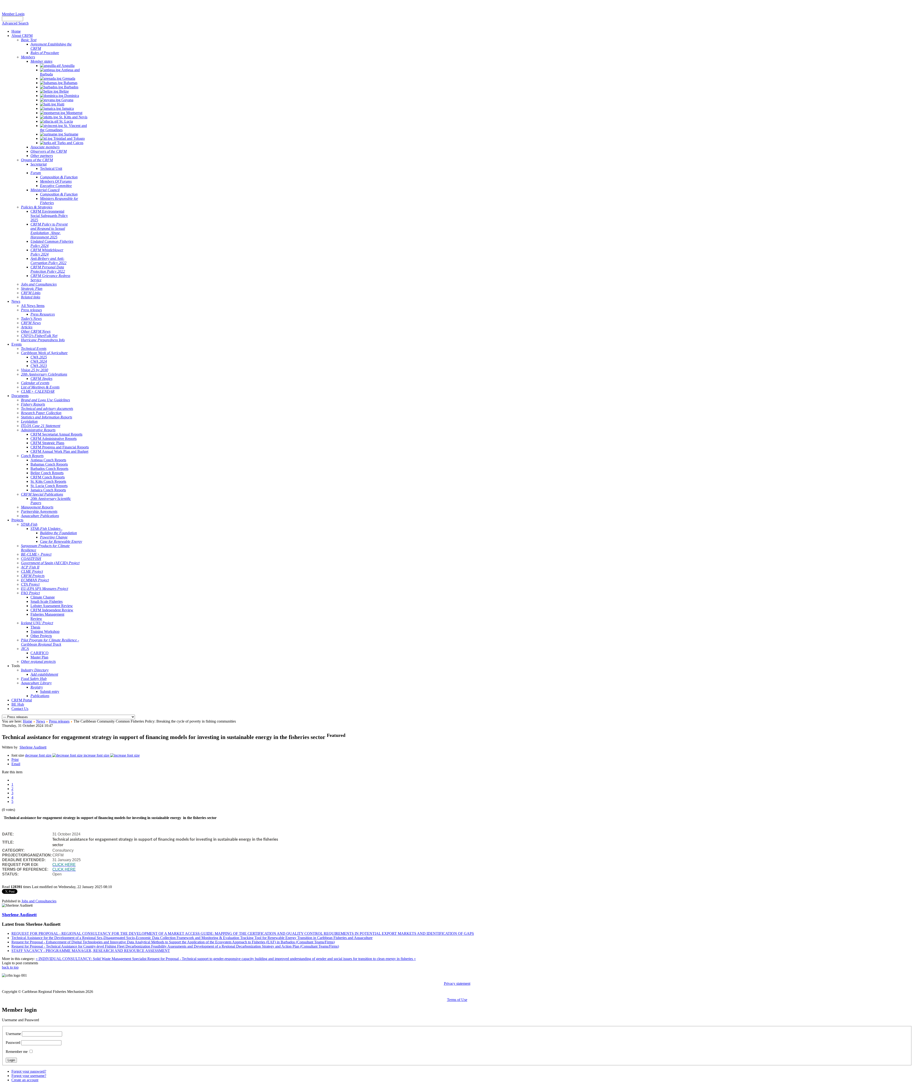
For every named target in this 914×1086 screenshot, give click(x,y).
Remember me (17, 1052)
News (40, 721)
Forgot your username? (28, 1076)
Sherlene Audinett (33, 747)
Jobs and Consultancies (38, 901)
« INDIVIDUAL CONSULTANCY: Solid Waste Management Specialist (91, 959)
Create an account (24, 1080)
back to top (10, 967)
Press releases (59, 721)
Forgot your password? (28, 1071)
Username (13, 1034)
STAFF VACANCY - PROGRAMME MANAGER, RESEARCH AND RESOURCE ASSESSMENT (90, 951)
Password (13, 1043)
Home (27, 721)
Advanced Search (15, 23)
